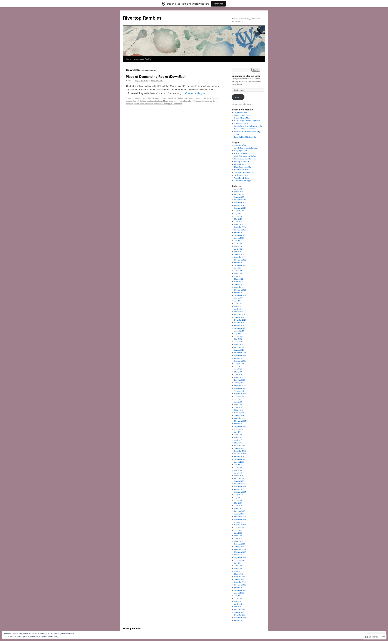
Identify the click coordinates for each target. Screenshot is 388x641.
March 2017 (238, 442)
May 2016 (238, 470)
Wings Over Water (241, 112)
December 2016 (240, 451)
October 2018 (239, 391)
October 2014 (239, 522)
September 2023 (240, 235)
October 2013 (239, 554)
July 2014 (237, 530)
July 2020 (237, 333)
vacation (129, 103)
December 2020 (240, 320)
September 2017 (240, 426)
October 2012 (239, 587)
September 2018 (240, 393)
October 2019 (239, 358)
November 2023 (240, 229)
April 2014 (238, 538)
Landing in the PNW (241, 161)
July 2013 (237, 563)
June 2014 (238, 533)
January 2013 (239, 579)
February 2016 (239, 478)
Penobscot (197, 101)
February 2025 (239, 194)
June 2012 (238, 598)
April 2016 (238, 473)
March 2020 (238, 344)
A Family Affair (240, 145)
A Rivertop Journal (241, 123)
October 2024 (239, 205)
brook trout (189, 98)
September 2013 (240, 557)
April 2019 (238, 374)
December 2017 (240, 418)
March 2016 (238, 475)
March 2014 (238, 541)
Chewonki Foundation (212, 98)
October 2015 (239, 489)
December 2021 (240, 287)
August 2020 (239, 331)
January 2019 (239, 382)
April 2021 (238, 309)
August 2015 (239, 494)
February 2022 (239, 281)
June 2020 (238, 336)
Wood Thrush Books (241, 178)
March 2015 (238, 508)
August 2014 (239, 527)
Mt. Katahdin (181, 101)
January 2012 (239, 612)
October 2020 (239, 325)
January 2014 (239, 546)
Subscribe (238, 97)
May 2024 (238, 219)
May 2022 (238, 273)
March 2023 (238, 251)
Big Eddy (180, 98)
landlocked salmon (154, 101)
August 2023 (239, 238)
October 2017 (239, 423)
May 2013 (238, 568)
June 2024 (238, 216)
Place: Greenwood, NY (242, 167)
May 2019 (238, 371)
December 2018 (240, 385)
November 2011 (240, 617)
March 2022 (238, 279)
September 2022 (240, 265)
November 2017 (240, 421)
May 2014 (238, 535)
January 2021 (239, 317)
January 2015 (239, 513)
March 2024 (238, 224)
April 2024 (238, 221)
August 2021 (239, 298)
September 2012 (240, 590)
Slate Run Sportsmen (241, 169)
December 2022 (240, 257)
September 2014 (240, 524)
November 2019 (240, 355)
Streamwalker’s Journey (243, 115)
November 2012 (240, 584)
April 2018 (238, 407)
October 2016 (239, 456)
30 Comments (176, 103)
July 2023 (237, 240)
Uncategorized (140, 98)
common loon (131, 101)
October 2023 (239, 232)
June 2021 (238, 303)
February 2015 (239, 511)
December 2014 (240, 516)
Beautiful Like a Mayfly (242, 118)
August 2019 (239, 363)
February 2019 (239, 380)
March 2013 (238, 574)
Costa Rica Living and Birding (245, 156)
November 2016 (240, 453)
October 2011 (239, 620)
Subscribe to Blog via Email (246, 75)
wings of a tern (157, 80)
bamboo (157, 98)
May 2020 (238, 339)
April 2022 (238, 276)
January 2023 (239, 254)
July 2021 (237, 300)
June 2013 (238, 565)
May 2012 (238, 601)
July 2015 (237, 497)
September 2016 (240, 459)
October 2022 (239, 262)
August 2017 (239, 429)
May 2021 (238, 306)
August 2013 (239, 560)
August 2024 (239, 210)
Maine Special (169, 101)
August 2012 (239, 593)
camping (198, 98)
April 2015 (238, 505)
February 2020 (239, 347)
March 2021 (238, 311)
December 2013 (240, 549)
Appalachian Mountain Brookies (246, 148)
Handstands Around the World (245, 158)
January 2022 (239, 284)
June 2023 (238, 243)
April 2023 (238, 249)
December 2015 (240, 483)
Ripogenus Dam (210, 101)
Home (128, 59)
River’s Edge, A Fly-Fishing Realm (247, 120)
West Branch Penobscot (143, 103)
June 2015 (238, 500)
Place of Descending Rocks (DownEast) (156, 76)
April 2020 (238, 341)
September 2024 (240, 208)
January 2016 (239, 481)
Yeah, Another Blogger (242, 180)
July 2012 (237, 595)
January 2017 (239, 448)
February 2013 (239, 576)
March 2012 (238, 606)
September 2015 (240, 492)
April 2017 (238, 440)
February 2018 (239, 412)
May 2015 (238, 503)
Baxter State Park (169, 98)
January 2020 (239, 350)
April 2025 (238, 189)
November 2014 (240, 519)
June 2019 (238, 369)
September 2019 (240, 361)
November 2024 (240, 202)
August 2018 (239, 396)
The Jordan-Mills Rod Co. (243, 172)
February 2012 (239, 609)
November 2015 (240, 486)
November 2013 (240, 552)
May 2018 (238, 404)
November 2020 (240, 322)
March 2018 (238, 410)
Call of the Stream (240, 153)
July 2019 (237, 366)
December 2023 (240, 227)
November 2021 (240, 290)
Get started (218, 4)
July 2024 (237, 213)
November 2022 (240, 260)
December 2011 (240, 615)
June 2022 (238, 270)
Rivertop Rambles (142, 17)
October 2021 (239, 292)
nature (189, 101)
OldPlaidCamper (240, 164)
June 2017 (238, 434)
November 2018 (240, 388)
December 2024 (240, 199)
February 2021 (239, 314)
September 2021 (240, 295)
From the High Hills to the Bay (245, 137)
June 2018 (238, 402)
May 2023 (238, 246)
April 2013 (238, 571)
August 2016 (239, 462)
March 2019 (238, 377)
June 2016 (238, 467)
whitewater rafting (161, 103)
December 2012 (240, 582)
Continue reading (195, 93)
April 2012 (238, 604)
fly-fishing (142, 101)
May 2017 (238, 437)
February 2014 (239, 544)
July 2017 (237, 432)
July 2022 (237, 268)
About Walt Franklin (142, 59)
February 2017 (239, 445)
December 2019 (240, 352)
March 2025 (238, 191)
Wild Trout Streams (241, 175)
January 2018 (239, 415)
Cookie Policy (53, 636)
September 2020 (240, 328)
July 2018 (237, 399)
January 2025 (239, 197)
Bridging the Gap (240, 150)
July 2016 (237, 464)
